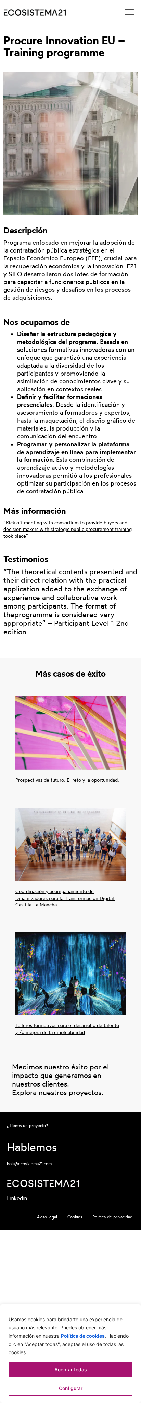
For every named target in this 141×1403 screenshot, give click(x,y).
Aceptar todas (70, 1369)
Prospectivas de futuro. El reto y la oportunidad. (67, 780)
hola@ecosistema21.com (29, 1163)
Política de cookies (83, 1336)
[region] (70, 1353)
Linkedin (17, 1198)
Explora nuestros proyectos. (57, 1092)
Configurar (70, 1388)
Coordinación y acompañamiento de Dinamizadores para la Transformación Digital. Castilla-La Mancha (65, 898)
